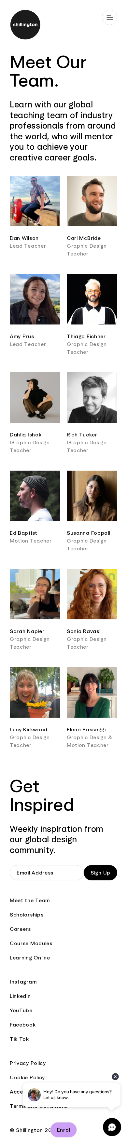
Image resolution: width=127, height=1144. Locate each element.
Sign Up (100, 873)
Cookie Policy (27, 1077)
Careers (20, 929)
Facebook (23, 1025)
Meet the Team (30, 900)
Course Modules (31, 943)
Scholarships (26, 915)
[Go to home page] (63, 25)
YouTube (21, 1010)
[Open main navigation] (109, 17)
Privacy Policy (28, 1063)
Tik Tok (19, 1039)
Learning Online (30, 958)
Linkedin (20, 996)
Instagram (23, 982)
